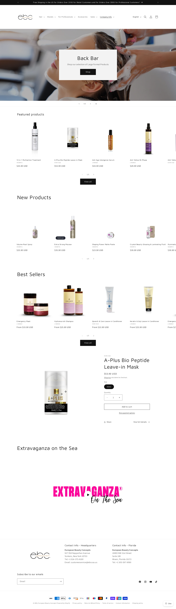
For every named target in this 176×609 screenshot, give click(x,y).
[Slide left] (82, 174)
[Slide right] (94, 174)
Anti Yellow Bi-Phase (138, 160)
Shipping (107, 377)
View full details (140, 422)
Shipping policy (137, 603)
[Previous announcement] (18, 2)
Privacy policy (77, 603)
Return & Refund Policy (92, 603)
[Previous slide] (79, 104)
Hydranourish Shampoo (63, 321)
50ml (109, 387)
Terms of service (107, 603)
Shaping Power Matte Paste (103, 244)
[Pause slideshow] (97, 104)
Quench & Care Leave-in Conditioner (107, 321)
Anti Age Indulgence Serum (103, 160)
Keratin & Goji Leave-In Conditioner (144, 321)
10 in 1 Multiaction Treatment (29, 160)
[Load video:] (88, 495)
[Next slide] (90, 104)
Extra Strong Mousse (63, 244)
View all (88, 181)
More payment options (127, 413)
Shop (99, 86)
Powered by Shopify (63, 603)
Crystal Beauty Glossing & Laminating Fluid (148, 244)
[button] (41, 17)
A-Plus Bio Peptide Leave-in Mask (68, 160)
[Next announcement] (158, 2)
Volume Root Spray (24, 244)
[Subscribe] (60, 581)
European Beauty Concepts (47, 603)
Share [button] (109, 422)
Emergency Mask (23, 321)
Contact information (123, 603)
